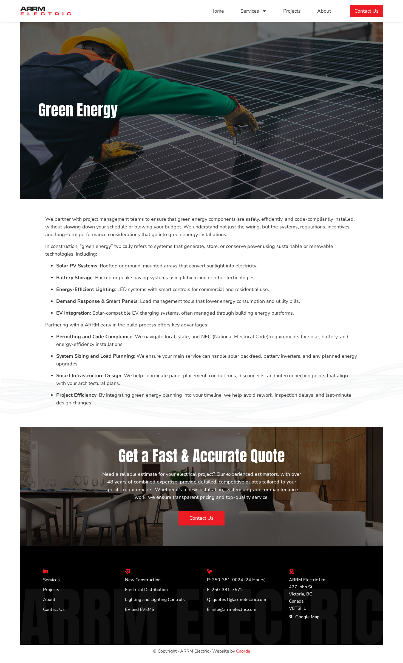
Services (249, 11)
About (324, 11)
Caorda (243, 651)
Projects (292, 11)
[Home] (45, 11)
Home (217, 11)
